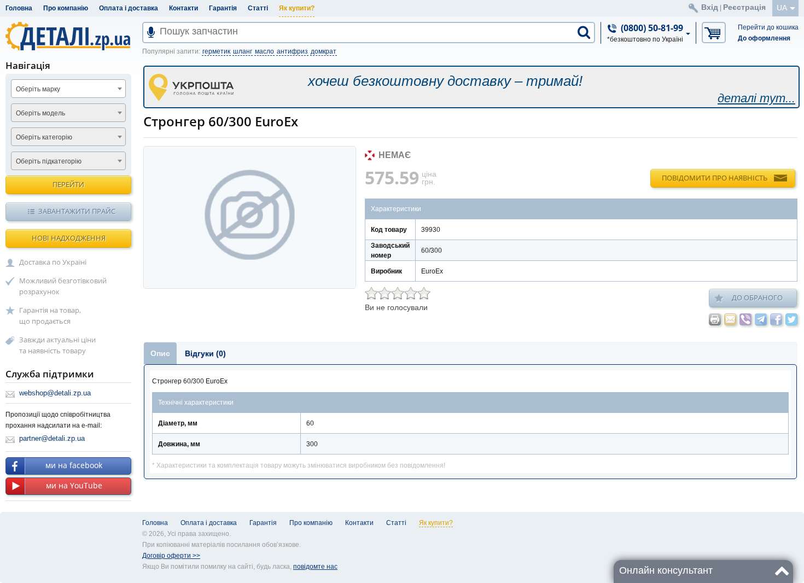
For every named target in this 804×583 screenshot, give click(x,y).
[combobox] (68, 88)
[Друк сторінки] (715, 319)
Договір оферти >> (171, 555)
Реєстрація (744, 7)
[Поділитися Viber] (745, 319)
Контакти (183, 8)
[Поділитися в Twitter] (791, 319)
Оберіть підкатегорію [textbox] (48, 161)
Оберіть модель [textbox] (40, 113)
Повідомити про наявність (714, 178)
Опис (160, 353)
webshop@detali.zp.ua (55, 393)
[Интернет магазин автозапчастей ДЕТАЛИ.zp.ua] (68, 38)
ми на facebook (73, 465)
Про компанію (65, 8)
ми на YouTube (74, 485)
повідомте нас (315, 566)
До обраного (757, 297)
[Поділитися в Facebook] (776, 319)
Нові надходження (69, 238)
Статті (258, 8)
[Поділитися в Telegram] (761, 319)
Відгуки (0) (205, 353)
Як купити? (296, 8)
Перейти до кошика (768, 27)
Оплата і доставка (128, 8)
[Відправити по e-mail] (730, 319)
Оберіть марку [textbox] (38, 89)
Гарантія (223, 8)
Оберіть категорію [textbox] (44, 137)
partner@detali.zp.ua (52, 438)
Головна (18, 8)
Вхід (709, 7)
